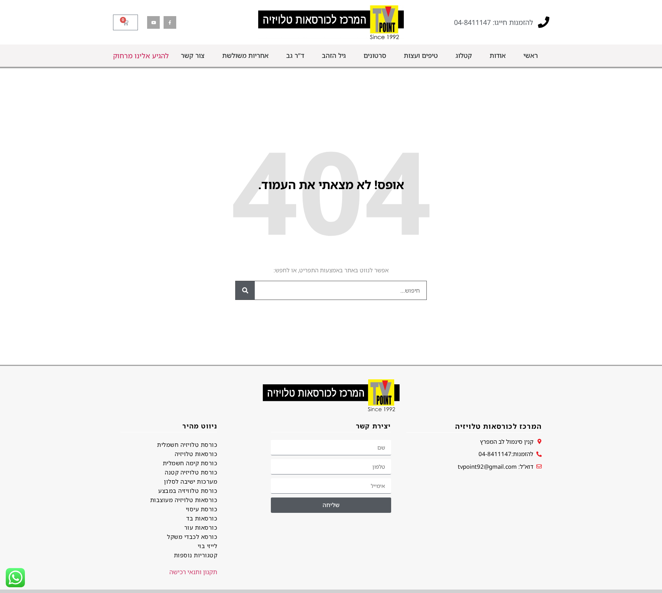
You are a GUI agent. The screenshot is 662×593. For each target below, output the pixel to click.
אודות (498, 55)
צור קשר (193, 55)
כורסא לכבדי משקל (192, 536)
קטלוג (464, 55)
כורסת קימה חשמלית (190, 463)
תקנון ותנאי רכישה (193, 572)
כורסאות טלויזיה (196, 454)
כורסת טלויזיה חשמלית (187, 444)
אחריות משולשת (245, 55)
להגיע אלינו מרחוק (141, 55)
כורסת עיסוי (201, 509)
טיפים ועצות (421, 55)
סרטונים (375, 55)
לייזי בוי (207, 546)
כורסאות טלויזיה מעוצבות (183, 500)
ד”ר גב (295, 55)
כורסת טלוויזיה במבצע (187, 490)
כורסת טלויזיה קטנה (191, 472)
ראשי (530, 55)
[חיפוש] (245, 290)
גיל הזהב (334, 55)
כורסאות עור (200, 527)
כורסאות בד (201, 518)
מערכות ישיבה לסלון (190, 481)
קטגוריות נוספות (195, 555)
